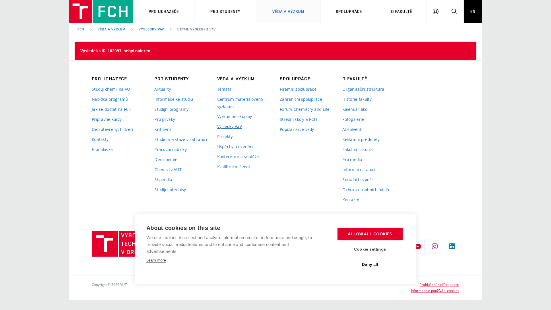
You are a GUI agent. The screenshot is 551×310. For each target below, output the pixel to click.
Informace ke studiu (173, 99)
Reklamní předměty (361, 139)
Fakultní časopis (357, 149)
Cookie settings (370, 249)
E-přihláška (102, 149)
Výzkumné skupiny (234, 116)
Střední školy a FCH (298, 119)
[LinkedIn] (452, 246)
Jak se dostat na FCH (112, 109)
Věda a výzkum (288, 11)
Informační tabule (359, 169)
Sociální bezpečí (357, 179)
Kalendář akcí (355, 109)
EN (473, 11)
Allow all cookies (370, 234)
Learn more (156, 260)
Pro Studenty (225, 11)
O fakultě (401, 11)
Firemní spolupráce (298, 89)
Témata (224, 89)
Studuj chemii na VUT (112, 89)
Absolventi (352, 129)
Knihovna (163, 129)
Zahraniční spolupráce (301, 99)
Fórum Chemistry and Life (305, 109)
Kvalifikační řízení (233, 166)
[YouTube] (417, 246)
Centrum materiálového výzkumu (240, 102)
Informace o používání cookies (435, 290)
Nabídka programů (110, 99)
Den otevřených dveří (112, 129)
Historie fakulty (356, 99)
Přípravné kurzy (107, 119)
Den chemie (165, 159)
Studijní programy (171, 109)
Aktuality (162, 89)
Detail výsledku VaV (196, 29)
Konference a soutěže (238, 156)
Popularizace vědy (297, 129)
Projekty (225, 136)
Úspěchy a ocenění (235, 146)
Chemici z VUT (168, 169)
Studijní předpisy (170, 189)
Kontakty (100, 139)
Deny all (370, 264)
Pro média (352, 159)
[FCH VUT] (101, 11)
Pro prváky (164, 119)
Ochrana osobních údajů (365, 189)
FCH (80, 29)
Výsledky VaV (151, 29)
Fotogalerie (353, 119)
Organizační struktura (363, 89)
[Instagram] (435, 246)
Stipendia (163, 179)
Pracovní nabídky (170, 149)
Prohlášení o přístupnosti (439, 284)
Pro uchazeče (164, 11)
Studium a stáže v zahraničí (180, 139)
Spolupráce (349, 11)
